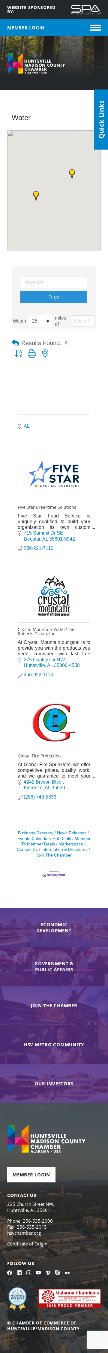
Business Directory (35, 833)
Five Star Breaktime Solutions (47, 507)
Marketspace (70, 844)
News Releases (71, 833)
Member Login (31, 1175)
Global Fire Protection (39, 756)
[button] (72, 174)
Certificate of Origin (27, 1244)
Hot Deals (61, 838)
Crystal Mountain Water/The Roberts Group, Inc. (46, 631)
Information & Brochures (64, 849)
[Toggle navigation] (95, 28)
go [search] (56, 296)
